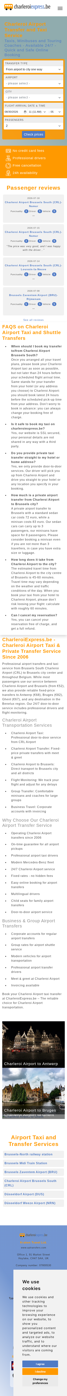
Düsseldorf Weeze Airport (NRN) (29, 1203)
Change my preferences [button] (40, 1381)
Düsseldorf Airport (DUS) (24, 1194)
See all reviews (33, 319)
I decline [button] (40, 1371)
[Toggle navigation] (60, 8)
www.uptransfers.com (33, 1247)
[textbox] (31, 83)
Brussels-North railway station (28, 1154)
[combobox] (33, 83)
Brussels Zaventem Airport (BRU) (30, 1172)
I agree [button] (40, 1364)
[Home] (27, 7)
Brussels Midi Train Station (25, 1163)
